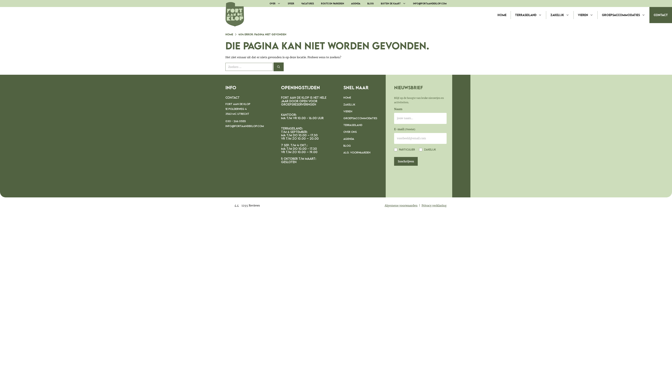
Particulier (406, 149)
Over (272, 3)
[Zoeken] (279, 66)
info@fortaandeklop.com (430, 3)
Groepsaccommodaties (621, 15)
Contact (661, 15)
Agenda (355, 3)
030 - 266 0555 (235, 121)
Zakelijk (557, 15)
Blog (370, 3)
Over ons (350, 131)
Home (502, 15)
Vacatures (307, 3)
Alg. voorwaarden (356, 152)
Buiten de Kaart (391, 3)
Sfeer (291, 3)
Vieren (583, 15)
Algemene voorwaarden (401, 205)
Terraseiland (526, 15)
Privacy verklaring (434, 205)
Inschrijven (406, 161)
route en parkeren (332, 3)
